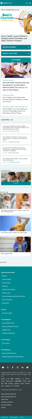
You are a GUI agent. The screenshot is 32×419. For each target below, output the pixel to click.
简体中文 (18, 378)
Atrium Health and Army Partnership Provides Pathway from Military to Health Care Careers (15, 99)
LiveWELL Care (6, 329)
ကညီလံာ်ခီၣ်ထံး (18, 381)
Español (3, 378)
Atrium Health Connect (8, 323)
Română (17, 383)
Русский (22, 383)
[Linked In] (22, 367)
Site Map (3, 407)
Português (10, 383)
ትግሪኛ (2, 385)
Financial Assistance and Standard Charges (13, 296)
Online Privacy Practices (8, 289)
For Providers (5, 343)
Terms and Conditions (6, 404)
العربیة (7, 378)
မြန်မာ (12, 378)
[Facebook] (13, 367)
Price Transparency (7, 299)
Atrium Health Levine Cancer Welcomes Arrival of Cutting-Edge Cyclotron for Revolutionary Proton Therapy (15, 111)
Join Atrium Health (7, 313)
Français (27, 378)
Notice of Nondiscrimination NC (8, 393)
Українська (7, 385)
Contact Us (5, 286)
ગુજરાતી (3, 381)
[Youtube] (3, 367)
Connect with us (6, 282)
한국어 (25, 381)
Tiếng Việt (17, 385)
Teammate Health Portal (8, 333)
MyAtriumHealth (14, 417)
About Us (4, 276)
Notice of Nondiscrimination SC (8, 396)
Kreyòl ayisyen (9, 381)
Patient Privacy (6, 293)
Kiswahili (27, 383)
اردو (12, 385)
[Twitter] (8, 367)
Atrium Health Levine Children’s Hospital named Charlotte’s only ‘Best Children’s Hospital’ (14, 38)
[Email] (27, 367)
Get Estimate (5, 303)
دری (23, 378)
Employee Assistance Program (10, 326)
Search (21, 417)
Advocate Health (6, 279)
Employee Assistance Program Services (12, 356)
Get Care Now (4, 417)
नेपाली (6, 383)
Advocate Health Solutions (9, 353)
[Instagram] (18, 367)
